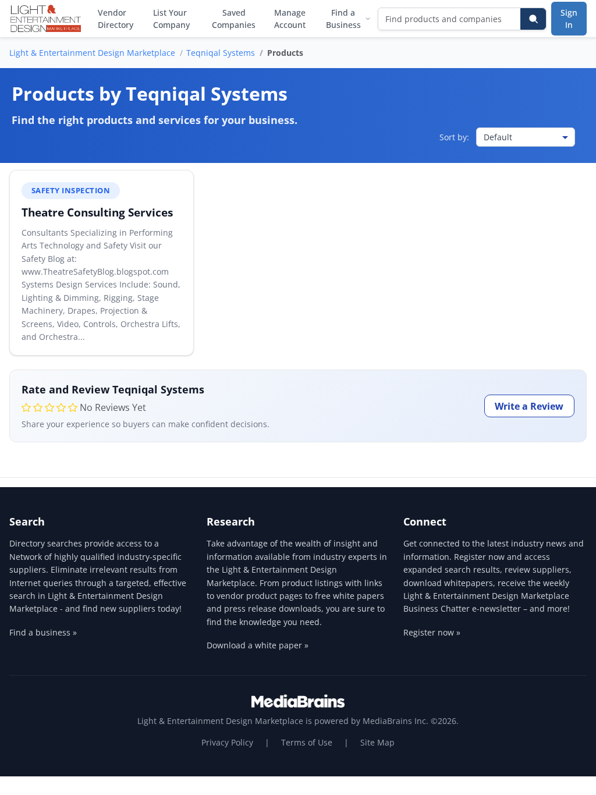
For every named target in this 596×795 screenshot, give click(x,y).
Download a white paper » (257, 645)
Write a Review (529, 406)
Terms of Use (306, 742)
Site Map (377, 742)
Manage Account (290, 18)
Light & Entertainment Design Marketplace (92, 52)
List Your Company (171, 18)
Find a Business (343, 18)
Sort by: (454, 137)
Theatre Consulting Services (97, 212)
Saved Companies (234, 18)
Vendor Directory (115, 18)
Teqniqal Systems (220, 52)
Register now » (431, 632)
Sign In (568, 18)
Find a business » (43, 632)
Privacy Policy (227, 742)
